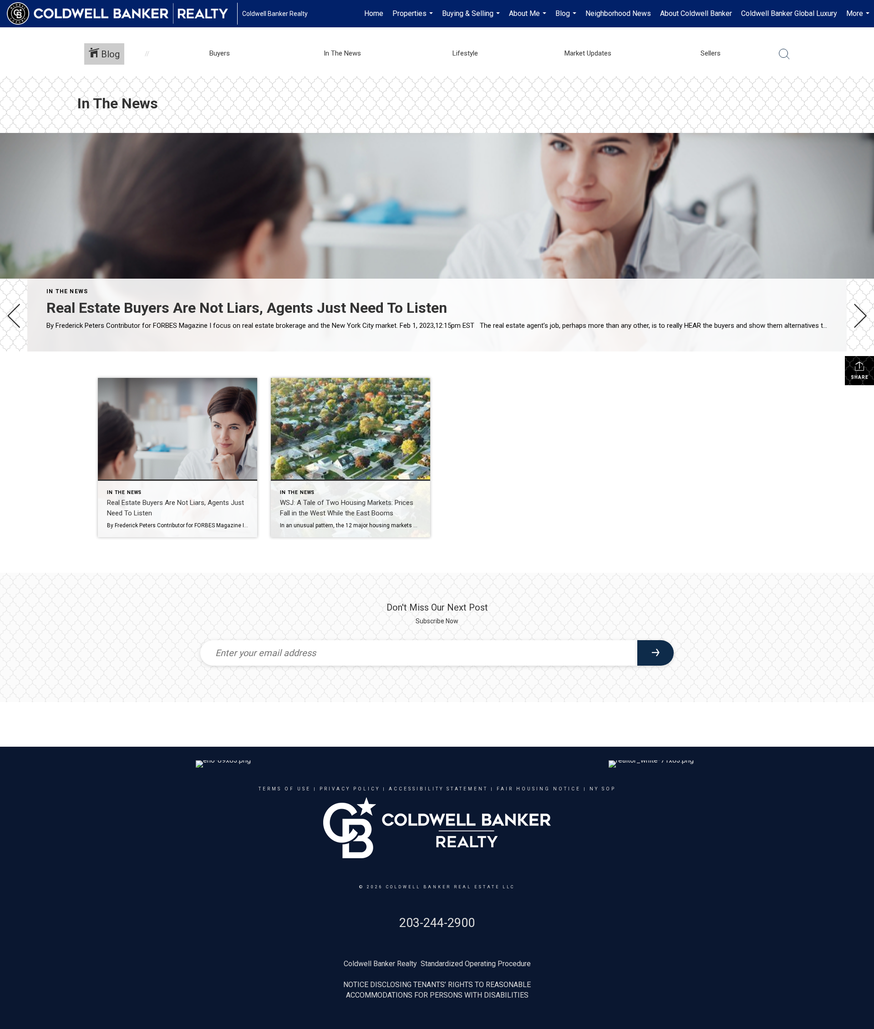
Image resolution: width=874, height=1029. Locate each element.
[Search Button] (784, 54)
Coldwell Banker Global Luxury (789, 13)
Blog (567, 18)
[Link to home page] (122, 13)
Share (860, 377)
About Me (529, 18)
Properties (413, 18)
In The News (67, 291)
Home (373, 13)
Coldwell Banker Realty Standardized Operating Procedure (437, 963)
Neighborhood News (618, 13)
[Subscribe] (655, 653)
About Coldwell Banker (696, 13)
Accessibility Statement (438, 788)
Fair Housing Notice (539, 788)
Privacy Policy (350, 788)
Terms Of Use (285, 788)
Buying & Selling (472, 18)
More (859, 18)
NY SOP (602, 788)
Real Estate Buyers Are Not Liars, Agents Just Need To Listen (246, 307)
